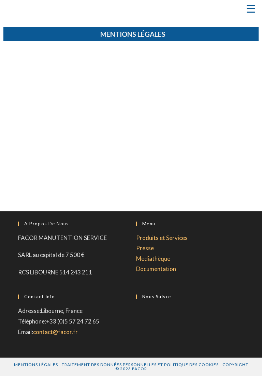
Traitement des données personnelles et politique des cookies (140, 364)
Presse (145, 248)
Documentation (156, 268)
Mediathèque (153, 258)
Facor (139, 368)
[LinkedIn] (138, 313)
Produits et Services (162, 237)
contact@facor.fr (55, 331)
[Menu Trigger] (250, 8)
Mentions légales (36, 364)
